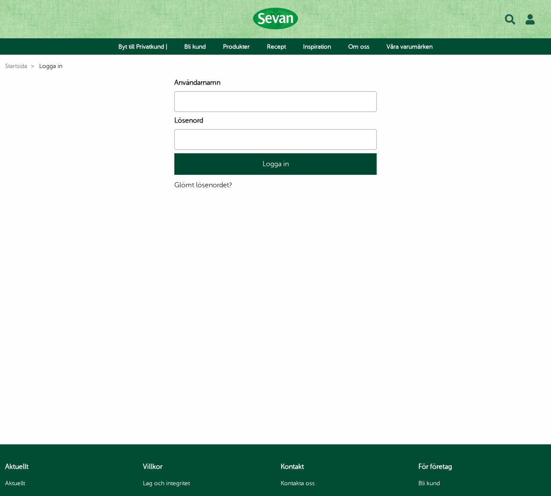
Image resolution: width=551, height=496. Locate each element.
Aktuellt (15, 483)
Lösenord (188, 120)
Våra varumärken (410, 46)
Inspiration (317, 46)
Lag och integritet (166, 483)
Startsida (16, 66)
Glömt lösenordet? (203, 185)
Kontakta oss (298, 483)
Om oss (358, 46)
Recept (276, 46)
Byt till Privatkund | (142, 46)
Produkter (236, 46)
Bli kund (195, 46)
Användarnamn (197, 83)
